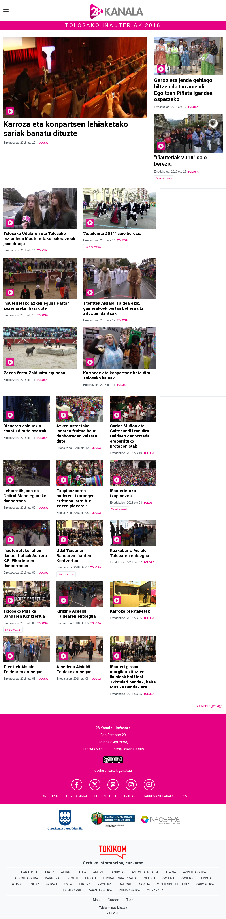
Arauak (129, 796)
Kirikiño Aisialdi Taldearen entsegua (76, 614)
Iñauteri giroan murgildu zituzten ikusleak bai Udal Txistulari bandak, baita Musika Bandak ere (133, 677)
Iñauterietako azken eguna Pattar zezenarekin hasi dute (36, 306)
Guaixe (18, 884)
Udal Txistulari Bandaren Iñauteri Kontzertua (73, 555)
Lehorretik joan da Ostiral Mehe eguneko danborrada (24, 495)
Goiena (168, 878)
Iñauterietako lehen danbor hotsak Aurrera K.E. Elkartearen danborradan (25, 558)
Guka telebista (59, 884)
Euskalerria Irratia (120, 878)
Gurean (113, 900)
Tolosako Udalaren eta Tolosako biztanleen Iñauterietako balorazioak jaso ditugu (39, 238)
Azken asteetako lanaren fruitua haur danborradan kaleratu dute (77, 433)
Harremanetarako (158, 796)
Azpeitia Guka (194, 872)
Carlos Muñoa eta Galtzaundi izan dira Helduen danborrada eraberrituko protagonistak (130, 436)
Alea (82, 872)
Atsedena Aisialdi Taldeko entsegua (74, 669)
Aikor (49, 872)
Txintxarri (72, 890)
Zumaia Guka (129, 890)
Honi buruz (49, 796)
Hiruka (84, 884)
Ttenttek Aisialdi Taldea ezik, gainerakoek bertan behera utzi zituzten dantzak (114, 308)
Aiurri (66, 872)
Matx (96, 900)
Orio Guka (205, 884)
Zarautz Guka (100, 890)
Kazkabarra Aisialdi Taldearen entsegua (129, 553)
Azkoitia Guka (26, 878)
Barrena (52, 878)
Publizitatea (105, 796)
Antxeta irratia (145, 872)
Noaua (144, 884)
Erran (90, 878)
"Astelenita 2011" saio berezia (112, 233)
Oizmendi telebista (173, 884)
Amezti (99, 872)
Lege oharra (76, 796)
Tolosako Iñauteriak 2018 (113, 25)
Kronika (104, 884)
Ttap (129, 900)
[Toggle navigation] (6, 11)
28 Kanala (155, 890)
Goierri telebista (196, 878)
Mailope (125, 884)
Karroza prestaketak (130, 611)
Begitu (72, 878)
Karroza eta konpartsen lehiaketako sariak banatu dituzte (65, 129)
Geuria (149, 878)
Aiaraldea (28, 872)
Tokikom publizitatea (113, 907)
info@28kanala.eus (128, 748)
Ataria (170, 872)
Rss (184, 796)
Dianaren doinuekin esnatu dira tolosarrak (24, 428)
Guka (35, 884)
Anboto (118, 872)
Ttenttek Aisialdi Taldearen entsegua (23, 669)
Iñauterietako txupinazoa (123, 493)
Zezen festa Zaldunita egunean (34, 372)
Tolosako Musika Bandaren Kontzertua (24, 614)
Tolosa (42, 142)
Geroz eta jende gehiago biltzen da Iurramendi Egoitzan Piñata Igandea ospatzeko (183, 89)
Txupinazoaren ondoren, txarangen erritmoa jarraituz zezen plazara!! (75, 498)
